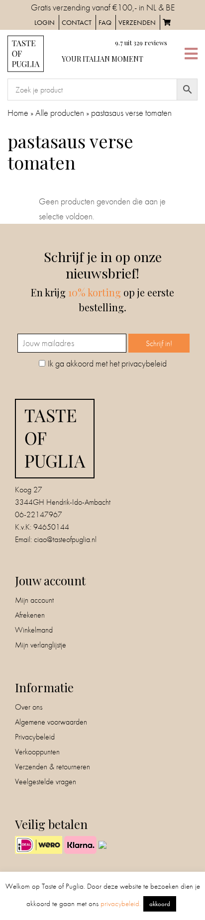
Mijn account (34, 600)
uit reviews (141, 42)
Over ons (28, 707)
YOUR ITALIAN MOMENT (102, 59)
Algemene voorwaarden (51, 722)
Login (44, 22)
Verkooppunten (37, 751)
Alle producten (59, 112)
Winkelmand (34, 630)
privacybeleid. (121, 904)
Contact (77, 22)
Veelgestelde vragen (45, 781)
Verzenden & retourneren (52, 766)
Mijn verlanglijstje (40, 645)
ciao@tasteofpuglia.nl (65, 539)
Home (17, 112)
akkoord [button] (159, 904)
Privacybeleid (35, 737)
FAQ (105, 22)
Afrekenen (30, 615)
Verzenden (137, 22)
